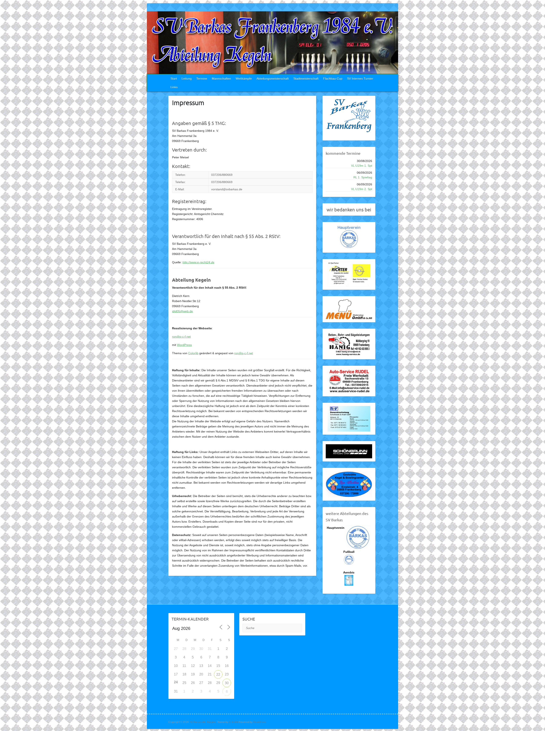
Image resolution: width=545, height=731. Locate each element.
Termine (201, 78)
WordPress (184, 345)
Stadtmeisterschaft (305, 78)
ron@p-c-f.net (181, 336)
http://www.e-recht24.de (198, 262)
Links (174, 87)
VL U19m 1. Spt (361, 165)
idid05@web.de (182, 311)
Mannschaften (221, 78)
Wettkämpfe (244, 78)
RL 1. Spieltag (362, 177)
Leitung (187, 78)
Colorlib (193, 353)
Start (174, 78)
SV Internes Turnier (360, 78)
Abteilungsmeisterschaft (273, 78)
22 (218, 674)
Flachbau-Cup (332, 78)
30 (227, 683)
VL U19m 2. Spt (361, 189)
